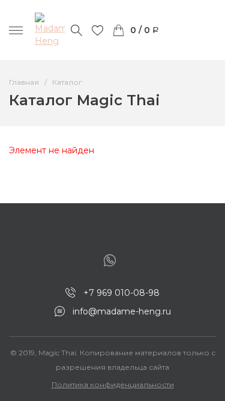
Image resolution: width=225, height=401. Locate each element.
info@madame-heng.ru (122, 311)
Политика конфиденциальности (113, 384)
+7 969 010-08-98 (121, 292)
